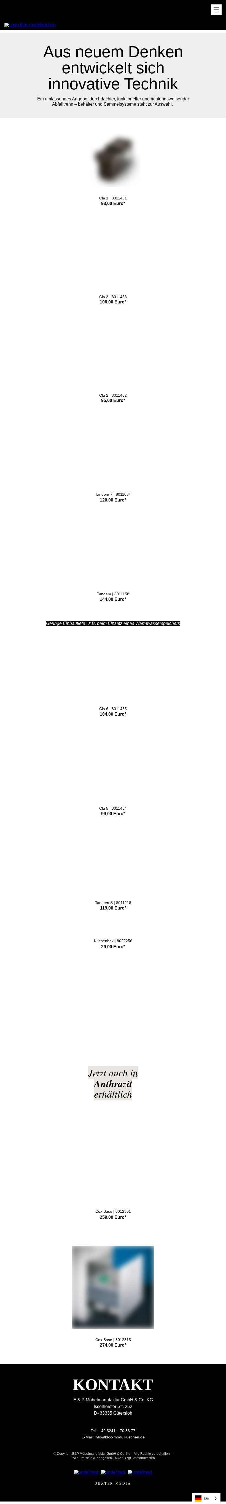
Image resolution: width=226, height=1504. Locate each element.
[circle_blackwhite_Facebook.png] (86, 1472)
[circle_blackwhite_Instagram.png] (113, 1472)
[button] (216, 9)
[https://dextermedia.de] (113, 1483)
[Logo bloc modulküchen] (30, 25)
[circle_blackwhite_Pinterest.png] (140, 1472)
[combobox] (206, 1498)
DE (206, 1499)
